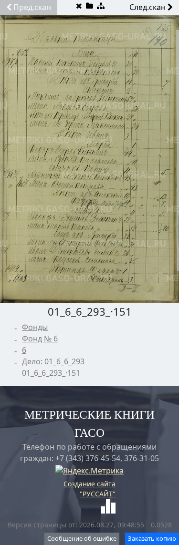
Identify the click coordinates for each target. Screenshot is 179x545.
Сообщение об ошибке (81, 538)
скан (32, 7)
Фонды (35, 327)
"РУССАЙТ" (98, 493)
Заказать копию (152, 538)
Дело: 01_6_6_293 (53, 361)
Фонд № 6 (40, 338)
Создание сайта (89, 483)
